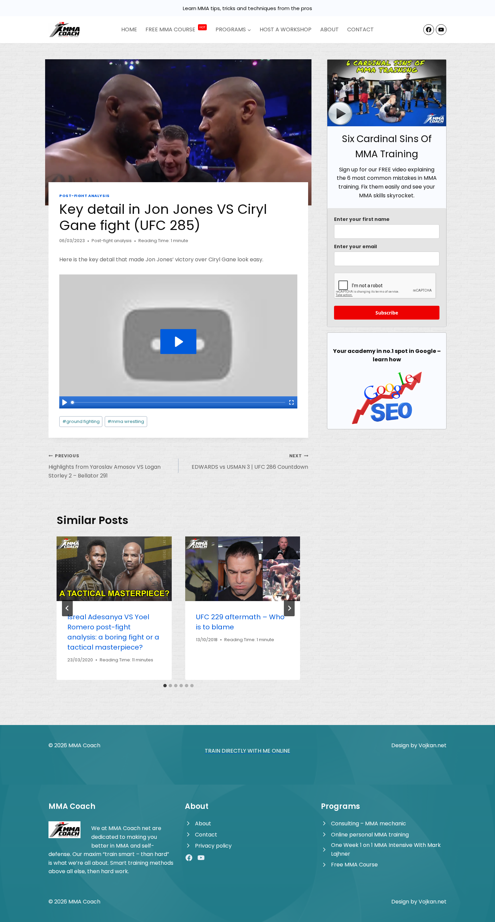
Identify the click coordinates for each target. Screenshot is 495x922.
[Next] (289, 608)
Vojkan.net (433, 745)
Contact (360, 29)
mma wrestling (125, 421)
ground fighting (81, 421)
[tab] (165, 685)
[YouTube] (441, 29)
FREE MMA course (175, 29)
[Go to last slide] (67, 608)
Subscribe (386, 312)
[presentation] (114, 568)
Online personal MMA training (370, 834)
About (329, 29)
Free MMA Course (354, 864)
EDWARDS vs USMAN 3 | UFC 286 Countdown (250, 462)
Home (129, 29)
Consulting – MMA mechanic (368, 823)
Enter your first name (362, 219)
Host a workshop (285, 29)
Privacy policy (213, 846)
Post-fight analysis (84, 195)
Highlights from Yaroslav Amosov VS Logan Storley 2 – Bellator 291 (104, 466)
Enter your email (355, 246)
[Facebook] (428, 29)
